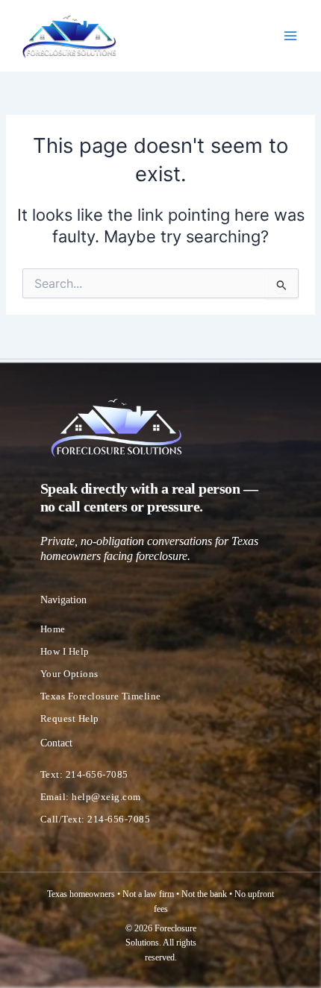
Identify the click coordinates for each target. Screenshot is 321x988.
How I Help (65, 651)
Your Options (69, 673)
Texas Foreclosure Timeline (100, 696)
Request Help (69, 718)
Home (53, 629)
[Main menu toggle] (290, 35)
